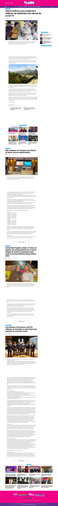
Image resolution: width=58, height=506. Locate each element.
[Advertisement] (23, 50)
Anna (9, 155)
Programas (26, 500)
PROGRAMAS (25, 6)
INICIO (19, 6)
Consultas (30, 500)
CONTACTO (34, 6)
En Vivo (22, 500)
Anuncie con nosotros (36, 500)
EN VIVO (21, 6)
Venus (7, 18)
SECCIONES (29, 6)
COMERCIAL (38, 6)
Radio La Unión (30, 504)
